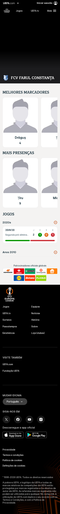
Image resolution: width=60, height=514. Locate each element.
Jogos (6, 306)
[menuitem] (21, 10)
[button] (51, 10)
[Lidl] (19, 278)
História (35, 320)
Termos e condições (13, 455)
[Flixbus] (41, 278)
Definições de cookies (14, 465)
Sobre (34, 326)
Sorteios (7, 320)
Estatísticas (9, 333)
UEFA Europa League (7, 11)
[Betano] (30, 278)
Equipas (35, 306)
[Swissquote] (41, 271)
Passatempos (10, 326)
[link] (19, 10)
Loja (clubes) (38, 333)
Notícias (35, 313)
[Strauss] (19, 271)
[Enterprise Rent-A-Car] (30, 271)
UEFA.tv (7, 313)
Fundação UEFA (11, 371)
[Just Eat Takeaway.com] (52, 271)
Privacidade (9, 449)
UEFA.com (8, 364)
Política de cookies (12, 460)
